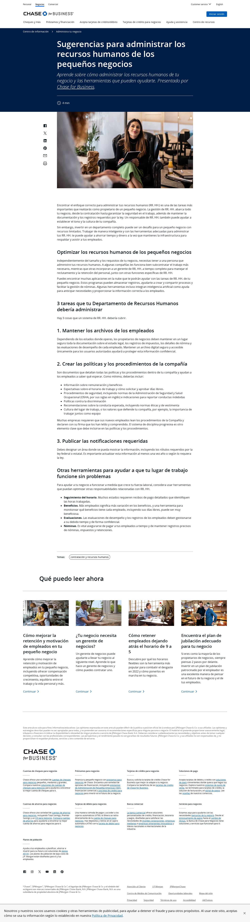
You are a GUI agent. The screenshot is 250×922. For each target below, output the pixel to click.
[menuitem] (201, 4)
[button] (244, 913)
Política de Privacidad (107, 916)
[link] (24, 872)
